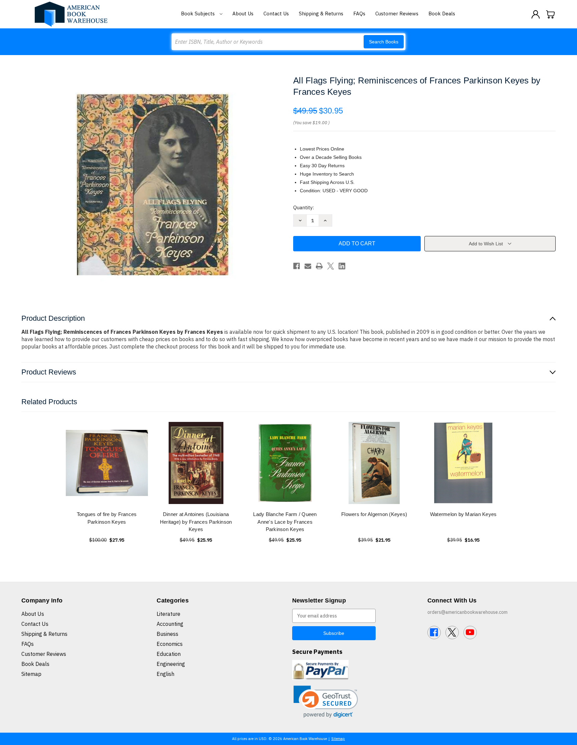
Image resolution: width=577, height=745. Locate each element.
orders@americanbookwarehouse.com (467, 612)
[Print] (319, 266)
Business (167, 634)
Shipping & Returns (321, 13)
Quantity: (303, 207)
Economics (170, 644)
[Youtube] (470, 632)
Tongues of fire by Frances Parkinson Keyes (107, 518)
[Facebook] (296, 266)
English (165, 674)
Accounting (170, 623)
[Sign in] (536, 14)
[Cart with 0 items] (551, 14)
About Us (242, 13)
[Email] (308, 266)
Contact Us (276, 13)
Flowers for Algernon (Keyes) (374, 514)
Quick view (107, 462)
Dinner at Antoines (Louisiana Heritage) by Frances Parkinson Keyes (196, 521)
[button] (325, 702)
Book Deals (441, 13)
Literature (168, 613)
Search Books (383, 41)
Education (169, 654)
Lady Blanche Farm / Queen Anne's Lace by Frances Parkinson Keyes (285, 521)
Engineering (171, 664)
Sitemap (31, 674)
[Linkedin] (342, 266)
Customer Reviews (396, 13)
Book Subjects (198, 13)
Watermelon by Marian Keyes (463, 514)
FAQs (359, 13)
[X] (330, 266)
